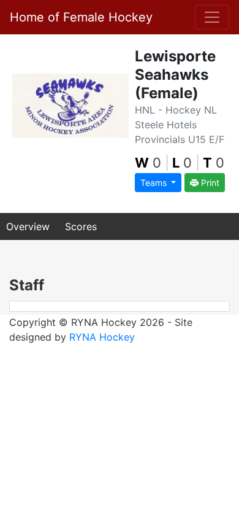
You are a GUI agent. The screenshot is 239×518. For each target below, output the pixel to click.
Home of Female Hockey (81, 17)
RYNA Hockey (102, 337)
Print (209, 182)
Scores (81, 226)
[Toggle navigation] (212, 17)
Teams (154, 182)
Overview (28, 226)
